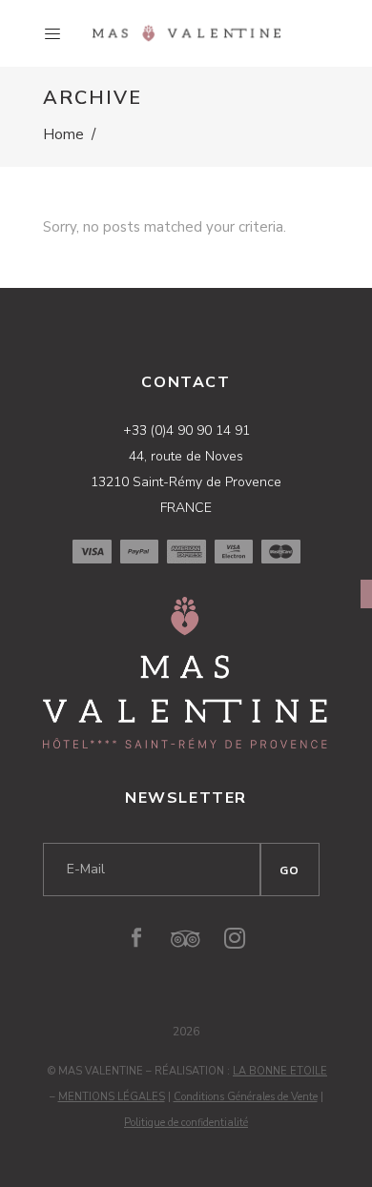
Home (63, 134)
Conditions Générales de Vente (246, 1097)
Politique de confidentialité (186, 1122)
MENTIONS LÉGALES (111, 1097)
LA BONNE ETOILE (280, 1071)
